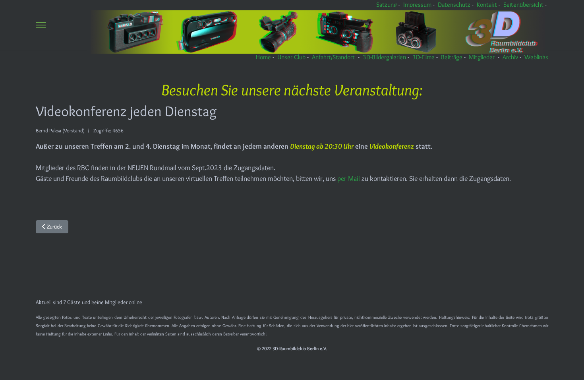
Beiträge (451, 57)
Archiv (510, 57)
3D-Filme (423, 57)
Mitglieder (482, 57)
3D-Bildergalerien (384, 57)
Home (263, 57)
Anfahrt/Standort (333, 57)
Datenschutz (454, 4)
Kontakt (487, 4)
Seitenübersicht (523, 4)
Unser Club (291, 57)
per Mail (349, 178)
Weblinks (536, 57)
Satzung (386, 4)
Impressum (417, 4)
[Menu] (41, 25)
